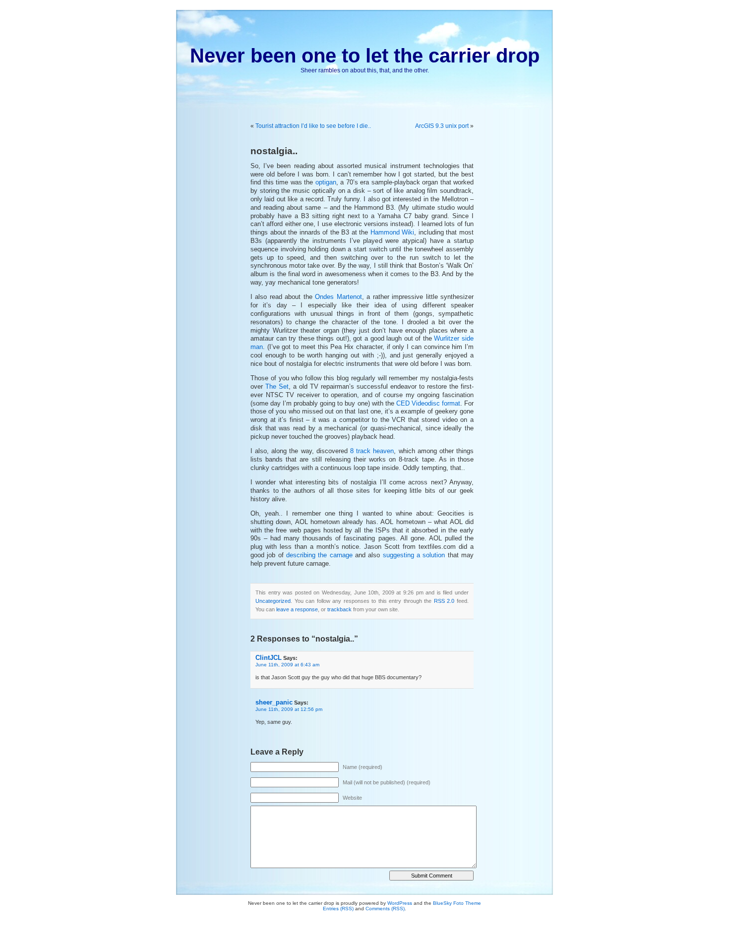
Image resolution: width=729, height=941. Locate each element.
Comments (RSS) (385, 908)
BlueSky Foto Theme (457, 903)
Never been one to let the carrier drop (365, 55)
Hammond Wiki (392, 232)
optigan (325, 182)
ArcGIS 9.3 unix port (442, 125)
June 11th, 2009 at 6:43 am (287, 664)
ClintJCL (268, 657)
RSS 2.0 (444, 601)
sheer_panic (274, 702)
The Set (277, 386)
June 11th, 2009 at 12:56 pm (288, 709)
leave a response (297, 609)
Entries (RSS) (338, 908)
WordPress (399, 903)
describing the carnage (319, 555)
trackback (339, 609)
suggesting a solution (414, 555)
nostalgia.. (274, 151)
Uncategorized (273, 601)
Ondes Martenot (338, 297)
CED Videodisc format (428, 403)
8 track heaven (372, 451)
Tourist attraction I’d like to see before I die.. (313, 125)
